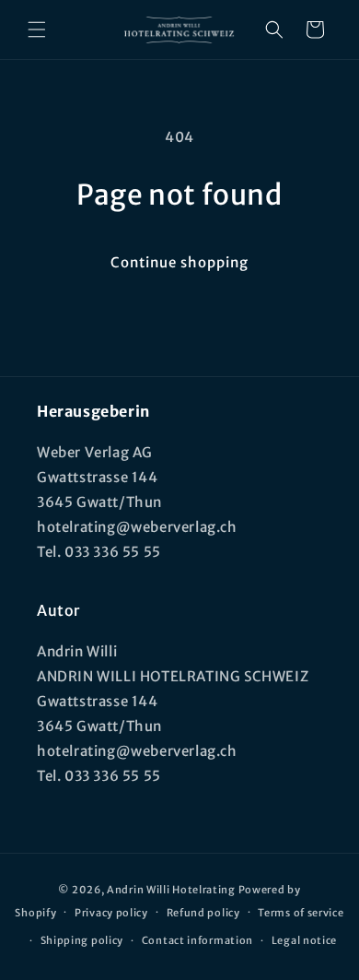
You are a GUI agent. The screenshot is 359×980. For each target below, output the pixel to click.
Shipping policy (82, 940)
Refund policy (203, 912)
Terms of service (300, 912)
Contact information (197, 940)
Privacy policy (111, 912)
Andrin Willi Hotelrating (171, 889)
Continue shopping (179, 262)
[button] (37, 29)
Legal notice (304, 940)
